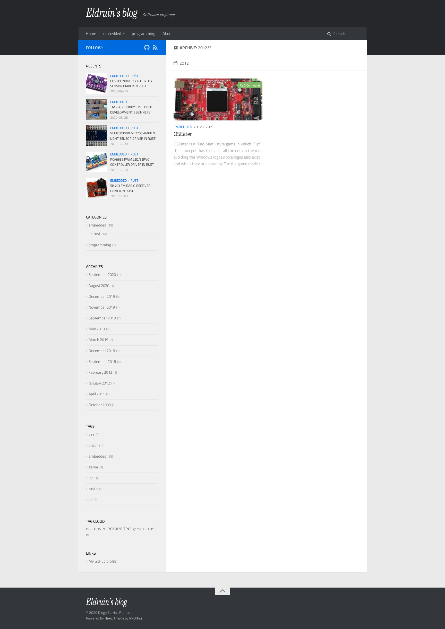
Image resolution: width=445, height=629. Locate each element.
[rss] (155, 48)
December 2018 (102, 351)
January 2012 (99, 383)
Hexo (108, 618)
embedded (112, 33)
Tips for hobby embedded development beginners (131, 109)
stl (90, 499)
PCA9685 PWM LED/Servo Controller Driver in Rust (132, 162)
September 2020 (102, 274)
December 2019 (102, 296)
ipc (91, 478)
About (167, 33)
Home (91, 33)
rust (134, 75)
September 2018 (102, 361)
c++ (92, 434)
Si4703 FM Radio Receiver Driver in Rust (130, 188)
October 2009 (100, 405)
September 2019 (102, 318)
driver (93, 445)
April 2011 (97, 394)
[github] (147, 48)
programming (143, 33)
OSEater (183, 133)
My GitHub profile (103, 561)
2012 (184, 63)
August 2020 (99, 286)
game (93, 467)
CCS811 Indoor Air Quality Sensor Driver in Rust (131, 83)
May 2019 (97, 329)
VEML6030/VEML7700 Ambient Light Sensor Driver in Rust (133, 135)
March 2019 (98, 340)
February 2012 (100, 372)
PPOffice (135, 618)
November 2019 (102, 307)
